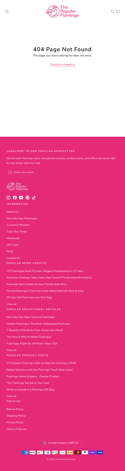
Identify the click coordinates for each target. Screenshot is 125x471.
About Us (12, 212)
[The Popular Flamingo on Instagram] (8, 197)
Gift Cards (13, 245)
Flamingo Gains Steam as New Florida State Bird (36, 284)
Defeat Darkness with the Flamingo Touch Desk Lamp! (40, 370)
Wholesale (13, 238)
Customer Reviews (18, 225)
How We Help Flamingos (22, 218)
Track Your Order (17, 231)
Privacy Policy (15, 422)
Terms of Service (17, 429)
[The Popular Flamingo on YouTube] (21, 197)
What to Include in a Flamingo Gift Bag (30, 389)
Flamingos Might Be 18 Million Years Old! (32, 343)
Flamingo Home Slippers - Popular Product (33, 376)
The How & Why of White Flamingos (29, 337)
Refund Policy (15, 409)
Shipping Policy (16, 416)
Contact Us (13, 258)
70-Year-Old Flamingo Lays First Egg (29, 297)
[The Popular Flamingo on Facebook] (15, 197)
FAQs (10, 251)
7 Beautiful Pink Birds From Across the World (35, 330)
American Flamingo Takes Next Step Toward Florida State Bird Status (49, 277)
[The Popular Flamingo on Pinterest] (27, 197)
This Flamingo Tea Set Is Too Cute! (28, 383)
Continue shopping (62, 64)
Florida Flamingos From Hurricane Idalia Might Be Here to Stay (45, 291)
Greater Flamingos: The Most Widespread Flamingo (38, 324)
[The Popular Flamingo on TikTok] (34, 197)
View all (11, 304)
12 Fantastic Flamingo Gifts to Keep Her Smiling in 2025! (41, 363)
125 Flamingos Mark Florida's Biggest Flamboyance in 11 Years (45, 271)
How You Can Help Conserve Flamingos (31, 317)
